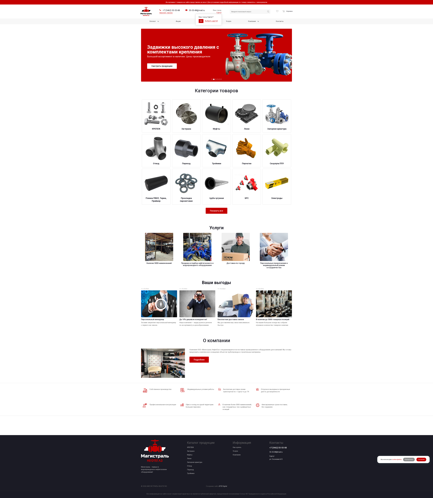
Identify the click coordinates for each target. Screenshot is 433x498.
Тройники (190, 473)
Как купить (237, 447)
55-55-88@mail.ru (276, 452)
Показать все (216, 211)
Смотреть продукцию (162, 66)
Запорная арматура (194, 462)
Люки (189, 458)
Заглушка (190, 451)
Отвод (189, 466)
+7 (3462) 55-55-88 (278, 447)
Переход (190, 470)
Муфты (189, 455)
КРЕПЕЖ (190, 447)
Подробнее (199, 359)
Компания (237, 455)
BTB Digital (223, 486)
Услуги (235, 451)
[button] (212, 79)
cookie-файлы (397, 459)
